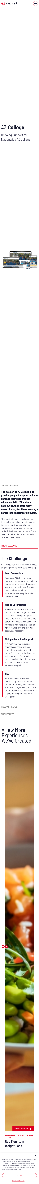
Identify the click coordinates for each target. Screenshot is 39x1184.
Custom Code (22, 1135)
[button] (36, 1155)
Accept (20, 1176)
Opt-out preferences (18, 1181)
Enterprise (10, 1135)
